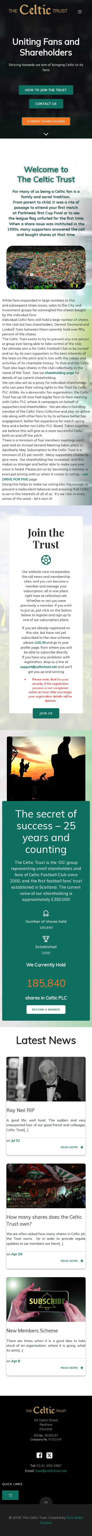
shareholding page (59, 373)
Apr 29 (16, 1254)
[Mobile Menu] (79, 11)
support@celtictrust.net (38, 667)
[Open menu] (10, 1495)
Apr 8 (15, 1361)
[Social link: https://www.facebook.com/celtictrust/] (41, 1455)
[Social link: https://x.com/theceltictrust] (51, 1455)
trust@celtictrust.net (51, 1471)
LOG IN (40, 642)
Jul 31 (15, 1140)
